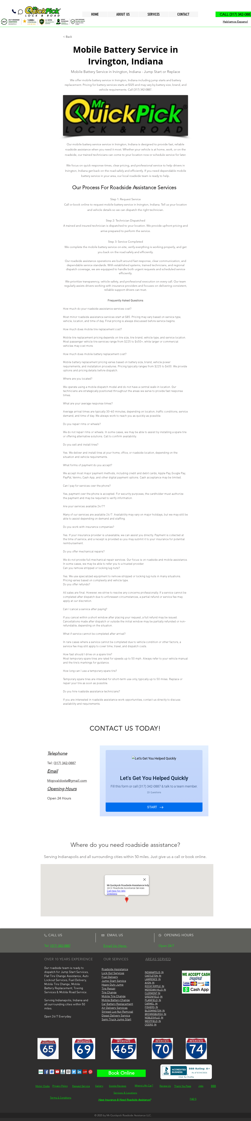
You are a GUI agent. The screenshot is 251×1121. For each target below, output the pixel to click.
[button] (75, 36)
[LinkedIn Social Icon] (79, 1072)
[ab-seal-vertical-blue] (63, 1072)
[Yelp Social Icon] (85, 1072)
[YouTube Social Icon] (57, 1072)
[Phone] (14, 11)
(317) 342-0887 (65, 763)
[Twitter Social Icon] (74, 1072)
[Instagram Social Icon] (68, 1072)
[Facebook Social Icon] (46, 1072)
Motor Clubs (42, 1086)
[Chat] (20, 12)
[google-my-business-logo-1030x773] (52, 1072)
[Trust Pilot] (41, 1072)
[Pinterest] (90, 1072)
